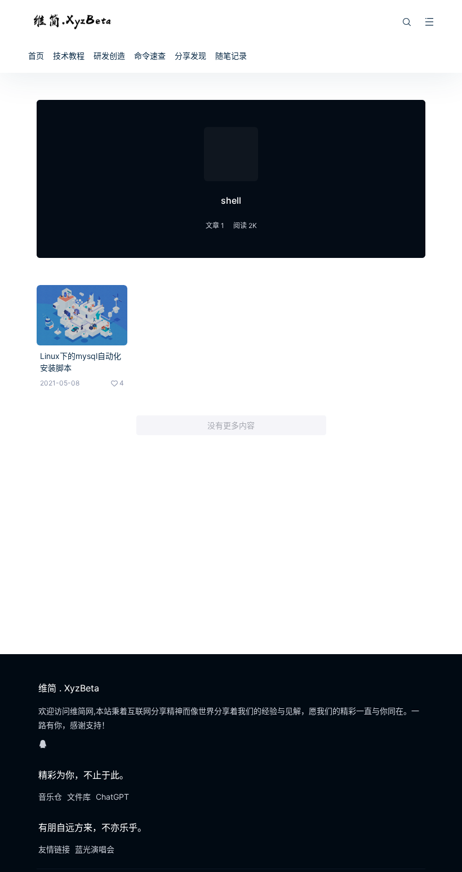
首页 (36, 55)
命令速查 (150, 55)
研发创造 (109, 55)
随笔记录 (231, 55)
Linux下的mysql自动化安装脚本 (80, 362)
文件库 (79, 796)
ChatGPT (112, 796)
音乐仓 (50, 796)
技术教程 (69, 55)
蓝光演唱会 (94, 849)
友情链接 (54, 849)
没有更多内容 (231, 425)
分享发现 (190, 55)
